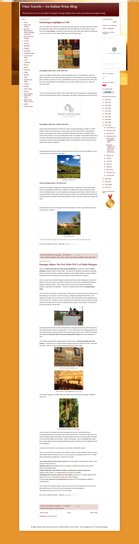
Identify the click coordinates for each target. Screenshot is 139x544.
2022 (106, 111)
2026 (106, 99)
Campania (27, 51)
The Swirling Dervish (61, 479)
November (110, 130)
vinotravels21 (115, 68)
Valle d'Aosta (28, 89)
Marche (26, 65)
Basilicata (27, 46)
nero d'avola (73, 257)
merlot (62, 257)
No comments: (67, 255)
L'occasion (55, 466)
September (110, 136)
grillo (58, 257)
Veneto (26, 91)
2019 (106, 119)
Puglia (26, 72)
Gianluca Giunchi (75, 429)
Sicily (25, 77)
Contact (26, 41)
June (108, 161)
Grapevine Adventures (83, 470)
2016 (106, 179)
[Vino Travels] (103, 78)
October (109, 133)
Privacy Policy (28, 106)
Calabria (26, 48)
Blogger (105, 527)
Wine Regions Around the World (28, 95)
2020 (106, 116)
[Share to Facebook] (79, 255)
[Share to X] (77, 255)
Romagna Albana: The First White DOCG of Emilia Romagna (68, 264)
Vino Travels (104, 76)
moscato (67, 257)
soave (82, 332)
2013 (106, 187)
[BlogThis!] (76, 255)
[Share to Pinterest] (80, 255)
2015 (106, 181)
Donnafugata (51, 31)
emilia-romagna (49, 508)
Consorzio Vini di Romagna (63, 490)
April (108, 167)
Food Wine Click (56, 488)
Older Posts (94, 512)
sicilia (86, 257)
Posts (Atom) (52, 516)
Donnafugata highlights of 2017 (54, 22)
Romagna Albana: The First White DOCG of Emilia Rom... (111, 148)
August (108, 155)
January (109, 175)
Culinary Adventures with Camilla (61, 475)
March (108, 169)
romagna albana (59, 508)
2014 (106, 184)
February (109, 172)
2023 (106, 108)
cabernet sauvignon (50, 257)
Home (69, 512)
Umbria (26, 86)
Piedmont (27, 70)
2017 (106, 125)
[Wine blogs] (110, 210)
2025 (106, 102)
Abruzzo (26, 43)
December (110, 127)
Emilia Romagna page (79, 284)
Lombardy (27, 62)
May (108, 164)
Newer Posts (44, 512)
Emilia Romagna (29, 53)
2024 (106, 105)
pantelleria (81, 257)
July (107, 158)
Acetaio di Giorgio (78, 391)
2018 (106, 122)
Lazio (25, 60)
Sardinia (26, 75)
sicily (90, 257)
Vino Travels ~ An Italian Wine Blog (49, 6)
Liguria (26, 104)
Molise (26, 67)
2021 (106, 114)
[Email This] (75, 255)
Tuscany (26, 84)
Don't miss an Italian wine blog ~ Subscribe (51, 244)
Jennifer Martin (107, 68)
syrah (93, 257)
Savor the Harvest (56, 461)
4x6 (93, 527)
